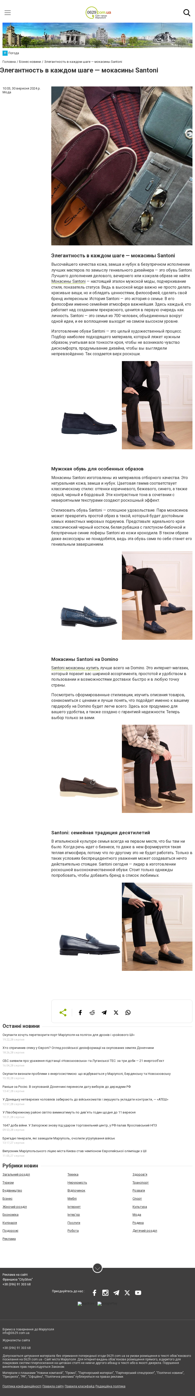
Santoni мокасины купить (75, 667)
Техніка (73, 1174)
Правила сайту (53, 1386)
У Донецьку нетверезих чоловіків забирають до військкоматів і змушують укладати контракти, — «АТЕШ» (85, 1099)
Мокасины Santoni (68, 281)
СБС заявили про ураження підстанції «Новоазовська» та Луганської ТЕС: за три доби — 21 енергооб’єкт (83, 1061)
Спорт (137, 1198)
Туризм (8, 1182)
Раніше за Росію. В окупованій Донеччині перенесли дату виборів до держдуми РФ (67, 1087)
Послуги (74, 1223)
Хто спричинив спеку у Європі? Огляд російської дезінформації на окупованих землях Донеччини (78, 1048)
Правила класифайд (79, 1386)
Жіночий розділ (15, 1207)
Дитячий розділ (145, 1230)
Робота (73, 1230)
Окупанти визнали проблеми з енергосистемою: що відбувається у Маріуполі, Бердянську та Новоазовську (87, 1074)
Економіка (11, 1214)
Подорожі (10, 1230)
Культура (140, 1207)
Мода (137, 1214)
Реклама (9, 1239)
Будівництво (12, 1190)
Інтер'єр (74, 1214)
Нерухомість (77, 1182)
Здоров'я (140, 1174)
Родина (138, 1223)
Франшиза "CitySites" (18, 1279)
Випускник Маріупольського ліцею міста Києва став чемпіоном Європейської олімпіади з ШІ (75, 1151)
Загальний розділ (16, 1174)
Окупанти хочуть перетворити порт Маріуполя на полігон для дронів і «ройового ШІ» (69, 1035)
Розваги (139, 1190)
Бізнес (7, 1198)
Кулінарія (10, 1223)
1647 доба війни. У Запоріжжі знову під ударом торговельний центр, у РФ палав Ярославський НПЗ (80, 1125)
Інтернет (74, 1207)
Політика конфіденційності (22, 1386)
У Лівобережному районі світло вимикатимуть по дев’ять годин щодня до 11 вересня (69, 1112)
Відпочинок (76, 1190)
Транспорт (141, 1182)
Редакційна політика (110, 1386)
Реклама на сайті (15, 1274)
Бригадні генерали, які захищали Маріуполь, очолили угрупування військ (59, 1138)
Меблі (72, 1198)
